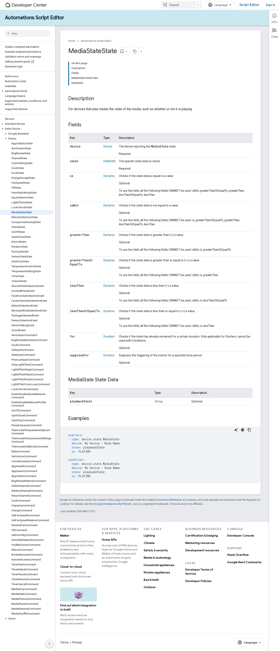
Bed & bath (151, 580)
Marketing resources (200, 543)
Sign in (270, 5)
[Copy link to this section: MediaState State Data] (122, 380)
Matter (64, 535)
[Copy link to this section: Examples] (93, 418)
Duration (109, 336)
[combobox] (181, 5)
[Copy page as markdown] (135, 51)
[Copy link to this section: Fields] (85, 125)
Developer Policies (198, 581)
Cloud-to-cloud (71, 566)
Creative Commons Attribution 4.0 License (171, 499)
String (158, 401)
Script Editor (249, 5)
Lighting (149, 535)
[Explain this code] (236, 430)
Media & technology (157, 557)
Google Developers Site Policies (112, 503)
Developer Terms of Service (199, 571)
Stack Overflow (238, 555)
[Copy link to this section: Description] (98, 98)
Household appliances (159, 565)
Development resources (202, 550)
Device (108, 146)
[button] (26, 91)
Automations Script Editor (34, 18)
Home (71, 40)
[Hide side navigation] (49, 644)
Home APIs (109, 539)
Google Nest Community (244, 562)
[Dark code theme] (242, 430)
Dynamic (109, 176)
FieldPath (110, 161)
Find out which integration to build (78, 607)
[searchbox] (27, 33)
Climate (149, 543)
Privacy (77, 642)
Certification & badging (201, 535)
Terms (64, 642)
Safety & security (156, 550)
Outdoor (150, 587)
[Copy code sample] (249, 430)
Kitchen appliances (157, 572)
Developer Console (240, 535)
